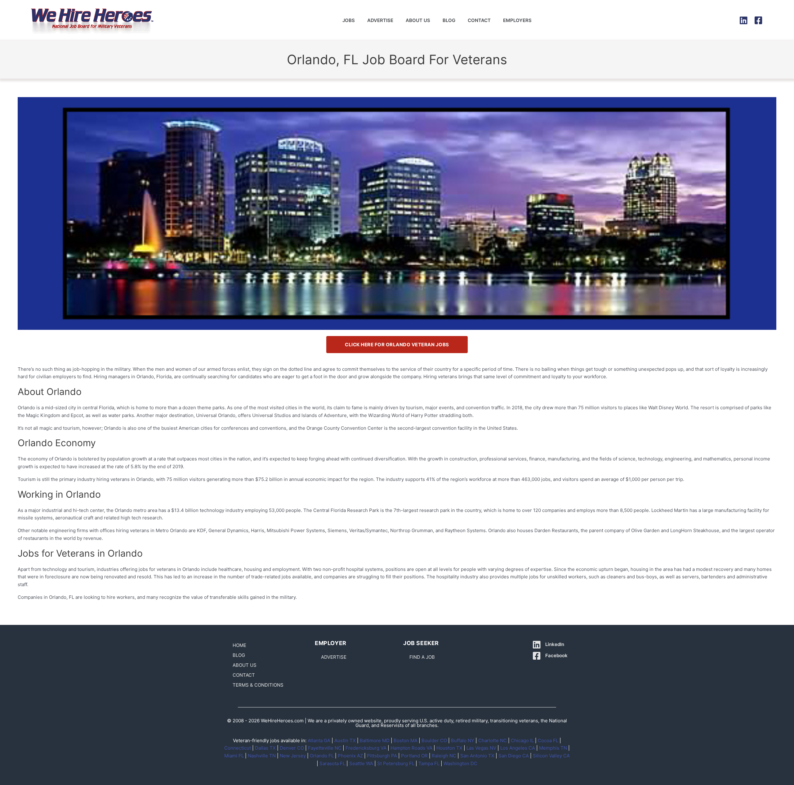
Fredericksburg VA (366, 748)
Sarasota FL (332, 763)
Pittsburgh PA (382, 756)
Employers (517, 20)
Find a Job (422, 657)
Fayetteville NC (324, 748)
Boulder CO (434, 740)
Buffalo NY (462, 740)
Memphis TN (553, 748)
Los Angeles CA (517, 748)
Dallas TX (265, 748)
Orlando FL (322, 756)
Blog (449, 20)
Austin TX (345, 740)
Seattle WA (361, 763)
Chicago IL (522, 740)
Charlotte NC (492, 740)
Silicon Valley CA (551, 756)
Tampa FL (428, 763)
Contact (479, 20)
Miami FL (234, 756)
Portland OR (414, 756)
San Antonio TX (477, 756)
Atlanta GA (319, 740)
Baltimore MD (375, 740)
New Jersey (293, 756)
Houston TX (449, 748)
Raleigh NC (444, 756)
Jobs (348, 20)
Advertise (380, 20)
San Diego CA (513, 756)
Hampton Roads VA (411, 748)
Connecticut (237, 748)
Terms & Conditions (258, 685)
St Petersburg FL (395, 763)
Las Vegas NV (481, 748)
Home (239, 645)
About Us (418, 20)
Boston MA (405, 740)
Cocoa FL (548, 740)
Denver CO (292, 748)
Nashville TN (262, 756)
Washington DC (460, 763)
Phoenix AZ (350, 756)
